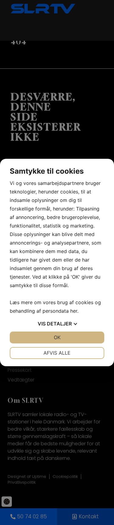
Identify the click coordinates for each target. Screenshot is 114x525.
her (73, 311)
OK (57, 337)
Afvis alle (57, 353)
